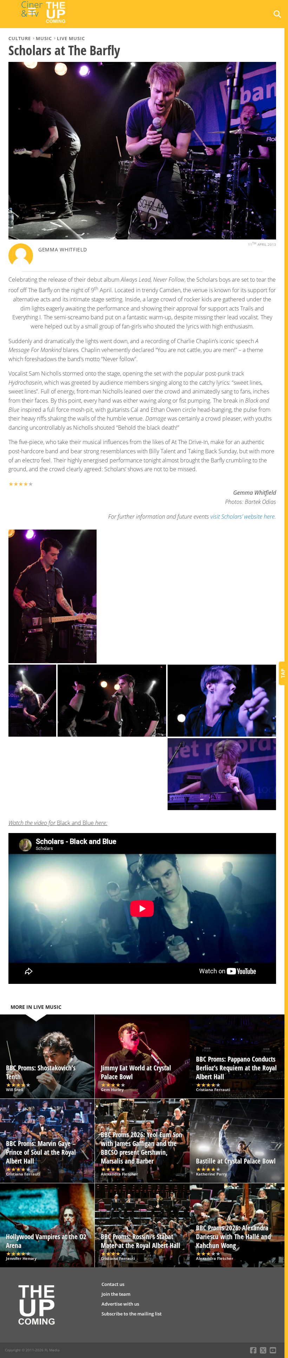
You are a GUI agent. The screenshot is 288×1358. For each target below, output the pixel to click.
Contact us (113, 1284)
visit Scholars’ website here (242, 516)
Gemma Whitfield (62, 249)
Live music (71, 38)
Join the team (116, 1294)
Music (44, 38)
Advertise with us (120, 1304)
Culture (19, 38)
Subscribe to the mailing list (132, 1314)
